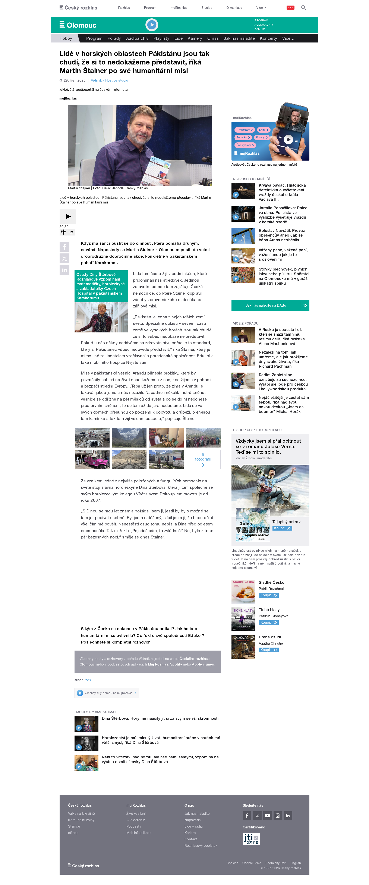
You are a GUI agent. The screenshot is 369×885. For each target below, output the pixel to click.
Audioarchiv (264, 24)
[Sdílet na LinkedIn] (64, 270)
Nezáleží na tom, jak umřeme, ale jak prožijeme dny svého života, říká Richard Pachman (283, 359)
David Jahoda (113, 188)
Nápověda (192, 820)
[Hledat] (303, 7)
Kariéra (190, 833)
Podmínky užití (275, 863)
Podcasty (133, 826)
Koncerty (268, 38)
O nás (213, 38)
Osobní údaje (251, 863)
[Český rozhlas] (78, 7)
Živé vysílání (244, 145)
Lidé (178, 38)
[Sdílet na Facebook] (64, 247)
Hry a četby (243, 129)
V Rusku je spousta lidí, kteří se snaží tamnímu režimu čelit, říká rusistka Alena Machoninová (282, 336)
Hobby (66, 38)
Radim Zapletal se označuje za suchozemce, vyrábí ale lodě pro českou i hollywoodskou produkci (283, 382)
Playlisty (161, 38)
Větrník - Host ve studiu (109, 80)
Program (150, 7)
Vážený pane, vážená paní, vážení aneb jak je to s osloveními (283, 255)
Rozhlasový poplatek (200, 846)
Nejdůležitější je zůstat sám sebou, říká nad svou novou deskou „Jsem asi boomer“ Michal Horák (284, 404)
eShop (73, 833)
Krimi (262, 129)
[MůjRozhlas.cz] (68, 99)
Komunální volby (81, 820)
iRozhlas (124, 7)
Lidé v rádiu (193, 826)
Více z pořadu (246, 323)
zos (88, 680)
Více (288, 38)
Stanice (207, 7)
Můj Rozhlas (158, 664)
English (296, 863)
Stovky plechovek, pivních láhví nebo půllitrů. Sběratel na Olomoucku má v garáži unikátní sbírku (284, 276)
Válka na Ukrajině (81, 814)
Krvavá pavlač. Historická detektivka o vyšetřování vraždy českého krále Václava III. (282, 192)
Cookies (232, 863)
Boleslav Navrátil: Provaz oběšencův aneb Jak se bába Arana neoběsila (282, 235)
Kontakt (190, 839)
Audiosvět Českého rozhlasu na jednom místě (264, 164)
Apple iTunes (203, 664)
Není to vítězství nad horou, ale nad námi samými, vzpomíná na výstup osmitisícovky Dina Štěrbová (160, 759)
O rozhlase (234, 7)
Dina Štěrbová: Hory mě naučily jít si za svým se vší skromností (160, 718)
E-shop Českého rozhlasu (257, 430)
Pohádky (242, 137)
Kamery (260, 29)
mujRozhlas (179, 7)
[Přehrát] (68, 216)
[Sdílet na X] (64, 258)
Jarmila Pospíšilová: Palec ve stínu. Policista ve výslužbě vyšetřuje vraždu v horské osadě (283, 215)
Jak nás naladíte (239, 38)
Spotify (176, 664)
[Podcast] (63, 232)
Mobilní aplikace (139, 833)
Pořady (114, 38)
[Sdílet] (71, 232)
